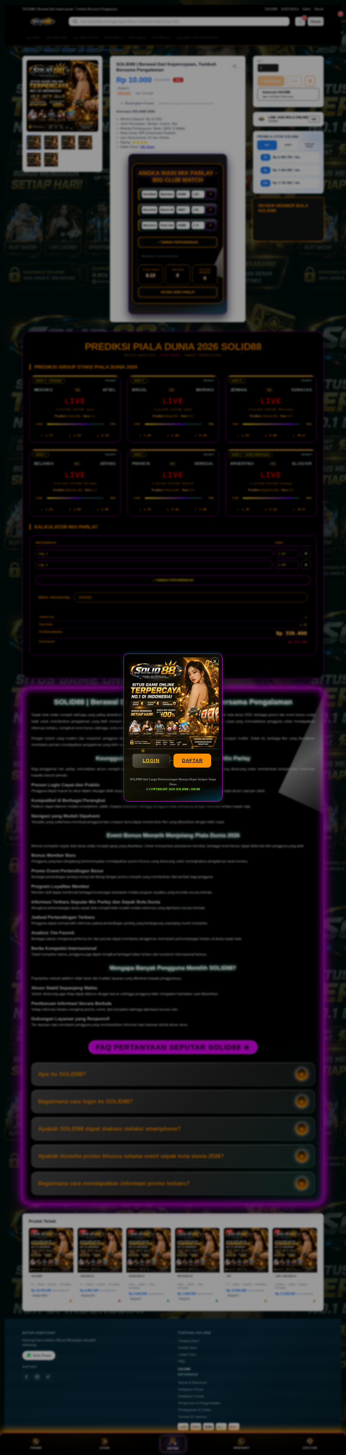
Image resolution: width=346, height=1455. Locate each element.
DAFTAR (192, 760)
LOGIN (151, 760)
